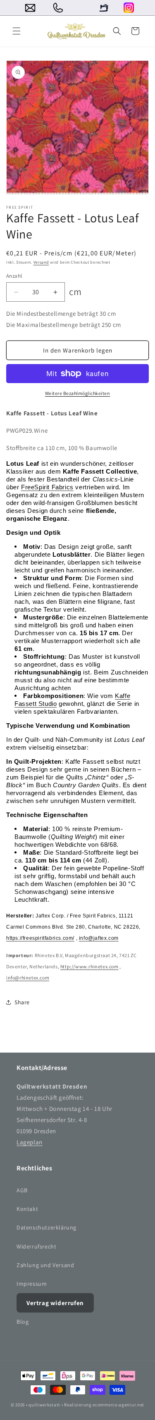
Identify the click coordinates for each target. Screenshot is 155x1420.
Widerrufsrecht (36, 1246)
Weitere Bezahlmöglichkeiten (77, 393)
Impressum (32, 1283)
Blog (23, 1321)
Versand (41, 262)
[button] (16, 31)
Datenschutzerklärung (46, 1227)
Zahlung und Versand (45, 1265)
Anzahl (14, 275)
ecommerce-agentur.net (118, 1405)
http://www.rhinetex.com (89, 966)
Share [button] (22, 1002)
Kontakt (27, 1209)
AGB (22, 1190)
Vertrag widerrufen (55, 1303)
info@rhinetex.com (27, 977)
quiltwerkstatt (44, 1405)
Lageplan (30, 1142)
